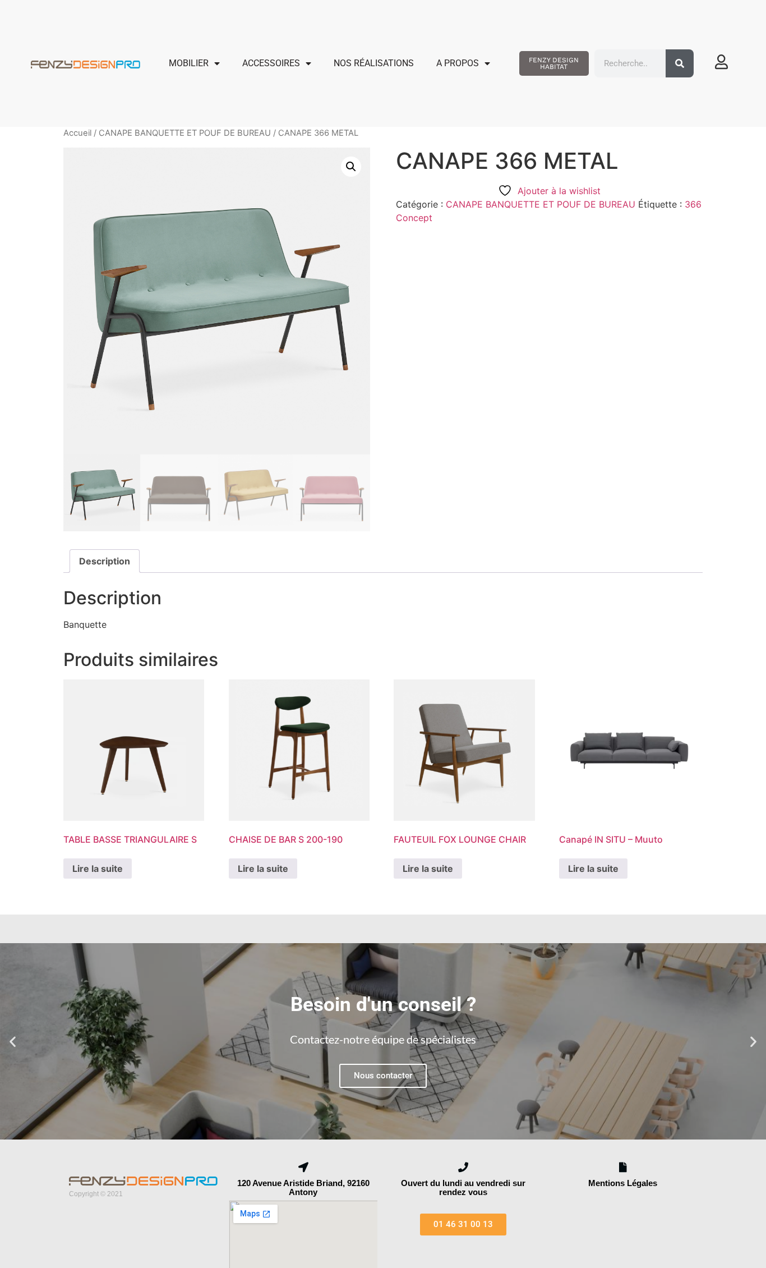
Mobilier (189, 63)
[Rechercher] (680, 63)
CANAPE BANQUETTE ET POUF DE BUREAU (185, 133)
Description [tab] (104, 561)
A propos (457, 63)
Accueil (77, 133)
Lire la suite (97, 868)
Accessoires (271, 63)
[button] (351, 167)
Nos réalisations (374, 63)
